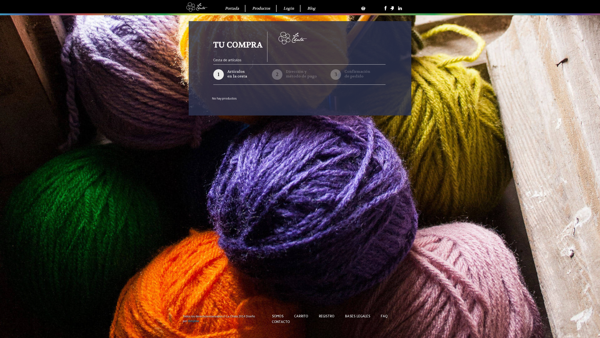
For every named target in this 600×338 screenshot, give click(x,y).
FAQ (384, 316)
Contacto (281, 322)
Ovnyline (193, 321)
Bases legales (357, 316)
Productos (261, 8)
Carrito (301, 316)
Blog (311, 8)
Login (288, 8)
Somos (278, 316)
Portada (232, 8)
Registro (326, 316)
